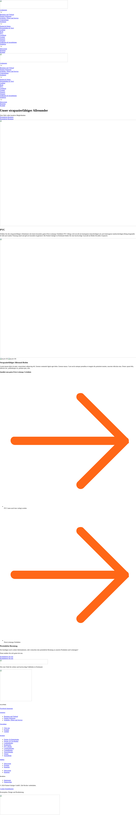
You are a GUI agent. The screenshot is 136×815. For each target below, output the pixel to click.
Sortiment (2, 735)
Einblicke (2, 759)
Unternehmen (3, 724)
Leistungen (2, 712)
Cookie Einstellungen (7, 789)
